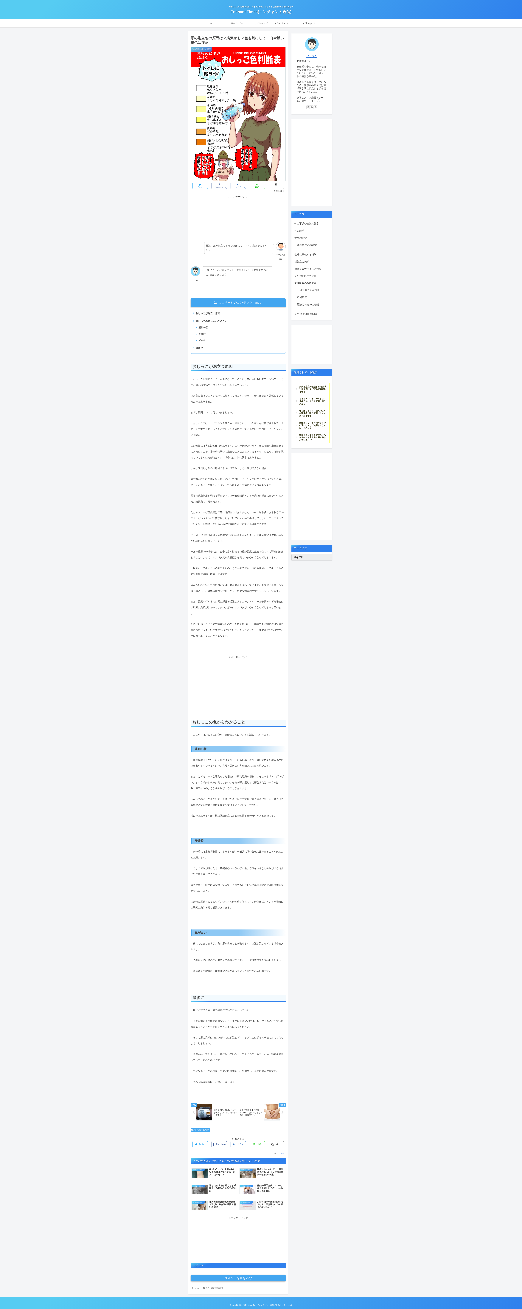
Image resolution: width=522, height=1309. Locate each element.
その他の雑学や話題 (305, 276)
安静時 (202, 334)
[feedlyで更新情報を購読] (311, 107)
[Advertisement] (214, 218)
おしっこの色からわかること (211, 321)
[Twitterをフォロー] (308, 107)
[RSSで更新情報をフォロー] (315, 107)
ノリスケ (311, 56)
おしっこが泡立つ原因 (208, 313)
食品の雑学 (300, 237)
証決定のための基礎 (308, 304)
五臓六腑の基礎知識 (308, 290)
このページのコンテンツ (235, 302)
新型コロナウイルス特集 (307, 268)
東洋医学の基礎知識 (305, 283)
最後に (199, 348)
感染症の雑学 (301, 261)
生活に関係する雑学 (305, 254)
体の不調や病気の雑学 (201, 1130)
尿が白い (203, 340)
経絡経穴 (302, 297)
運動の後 (203, 327)
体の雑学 (299, 230)
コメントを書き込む (238, 1278)
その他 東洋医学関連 (305, 314)
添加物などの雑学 (307, 245)
